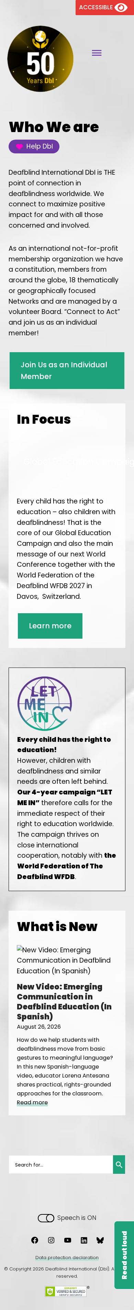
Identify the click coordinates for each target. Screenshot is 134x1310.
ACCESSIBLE (96, 7)
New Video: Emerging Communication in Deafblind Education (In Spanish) (64, 1002)
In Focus (44, 419)
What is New (57, 926)
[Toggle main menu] (94, 54)
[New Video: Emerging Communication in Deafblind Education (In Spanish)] (65, 971)
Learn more (50, 626)
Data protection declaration (67, 1257)
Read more (32, 1102)
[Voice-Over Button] (124, 1255)
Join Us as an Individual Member (64, 370)
